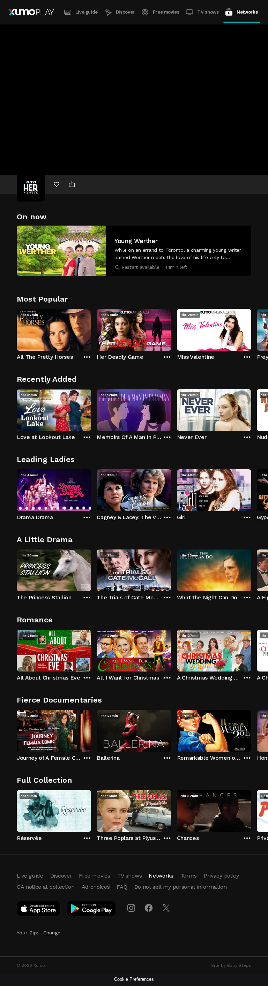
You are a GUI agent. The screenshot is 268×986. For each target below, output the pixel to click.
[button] (134, 251)
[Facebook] (148, 908)
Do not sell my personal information (180, 886)
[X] (166, 908)
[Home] (31, 12)
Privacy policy (221, 875)
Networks (247, 12)
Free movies (166, 12)
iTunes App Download (38, 910)
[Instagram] (131, 908)
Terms (188, 875)
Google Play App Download (92, 910)
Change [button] (51, 932)
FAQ (122, 886)
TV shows (207, 12)
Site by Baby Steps (231, 965)
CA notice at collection (46, 886)
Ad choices (96, 886)
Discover (125, 12)
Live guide (86, 12)
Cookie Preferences (134, 979)
